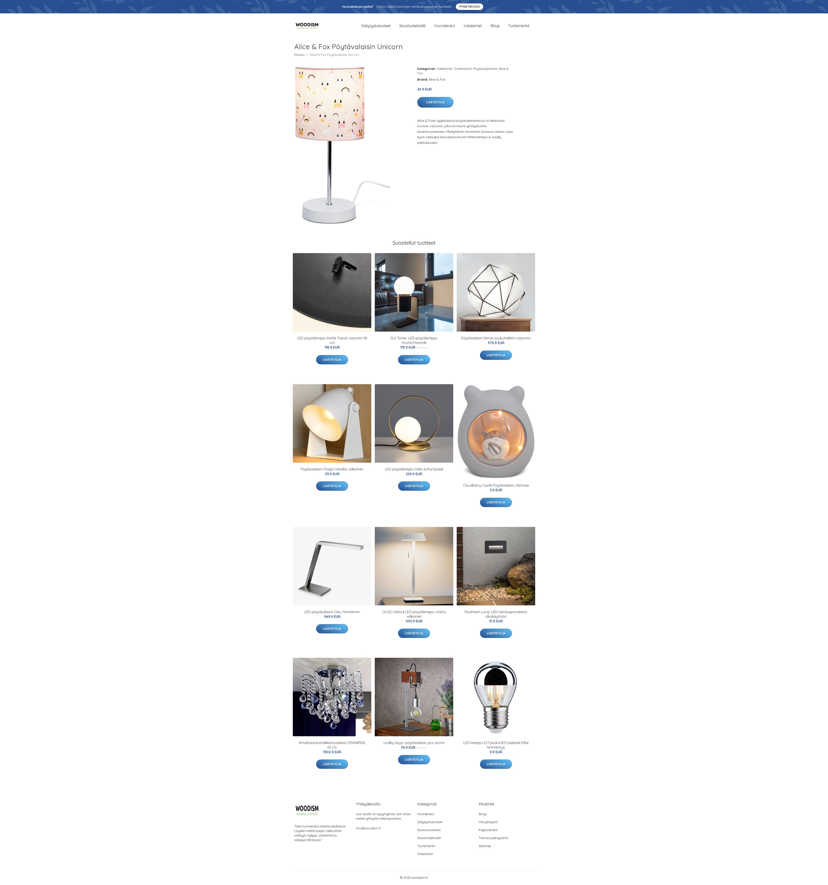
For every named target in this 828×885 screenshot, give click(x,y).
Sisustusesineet (429, 830)
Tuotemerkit (518, 25)
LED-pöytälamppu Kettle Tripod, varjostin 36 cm (332, 340)
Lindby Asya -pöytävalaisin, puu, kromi (414, 743)
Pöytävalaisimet (485, 69)
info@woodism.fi (368, 828)
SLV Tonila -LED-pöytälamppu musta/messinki (414, 340)
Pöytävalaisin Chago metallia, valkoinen (332, 469)
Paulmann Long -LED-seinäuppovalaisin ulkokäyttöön (496, 614)
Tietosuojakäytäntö (493, 838)
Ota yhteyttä (488, 822)
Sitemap (485, 846)
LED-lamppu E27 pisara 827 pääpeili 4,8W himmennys (495, 745)
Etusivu (299, 55)
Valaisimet (473, 25)
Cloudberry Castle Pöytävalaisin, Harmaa (496, 485)
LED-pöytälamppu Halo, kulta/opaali (414, 469)
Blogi (495, 25)
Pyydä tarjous (469, 6)
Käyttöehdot (488, 830)
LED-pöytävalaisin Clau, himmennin (332, 612)
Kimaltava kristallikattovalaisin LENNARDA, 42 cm (332, 745)
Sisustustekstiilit (412, 25)
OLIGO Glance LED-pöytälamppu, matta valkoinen (414, 614)
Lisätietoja (435, 102)
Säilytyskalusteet (376, 25)
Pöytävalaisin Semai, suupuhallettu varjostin (496, 338)
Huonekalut (444, 25)
